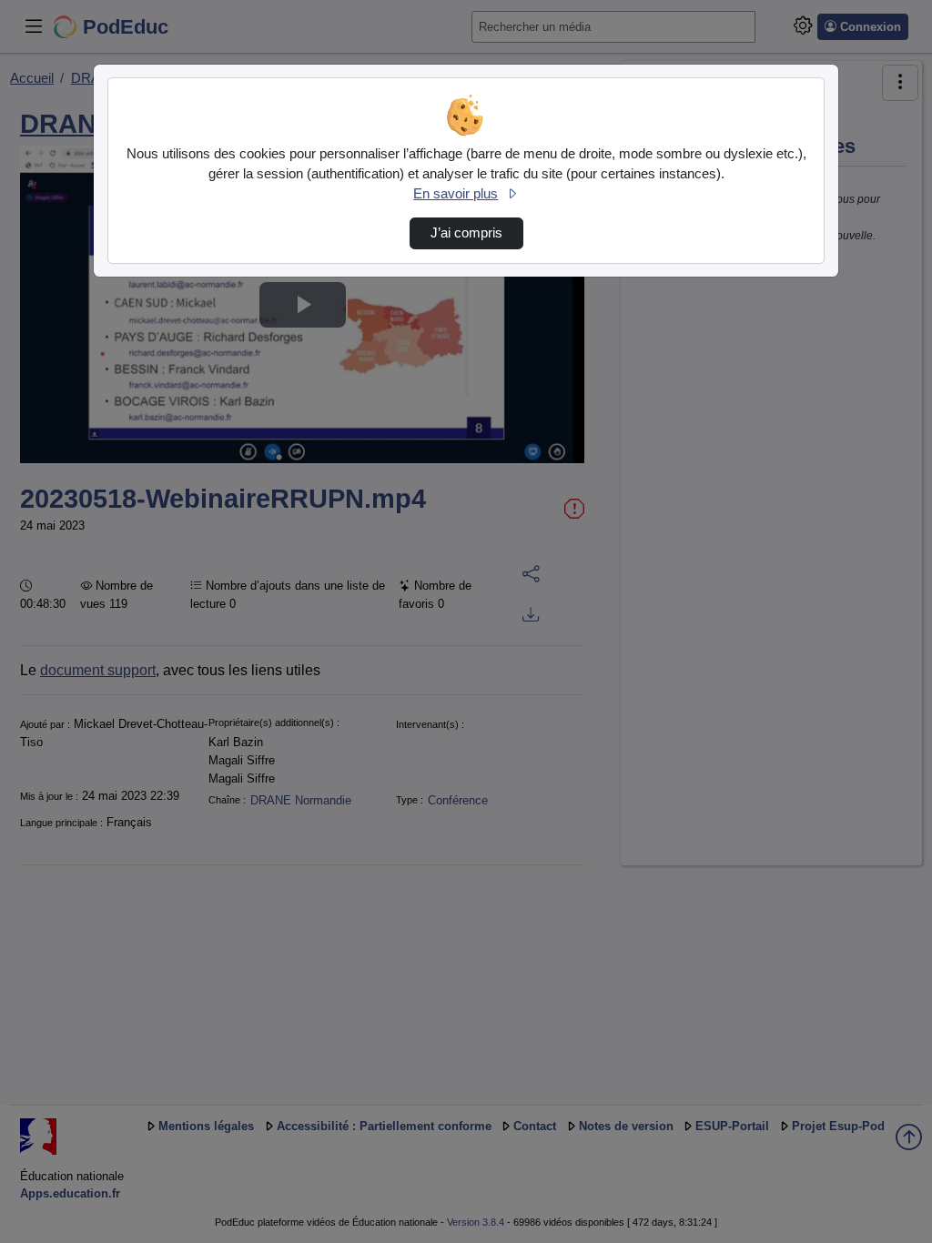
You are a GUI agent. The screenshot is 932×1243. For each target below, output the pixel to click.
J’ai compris (466, 233)
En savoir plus (455, 194)
